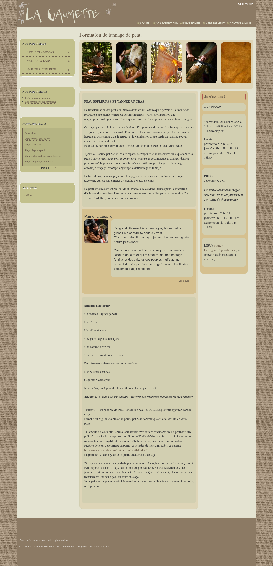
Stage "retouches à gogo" (37, 138)
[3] (131, 62)
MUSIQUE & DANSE (37, 62)
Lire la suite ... (185, 280)
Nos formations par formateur (40, 101)
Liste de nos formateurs (37, 98)
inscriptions (191, 23)
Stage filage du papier (36, 150)
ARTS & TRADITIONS (38, 53)
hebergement (215, 23)
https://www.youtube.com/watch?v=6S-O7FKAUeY (116, 450)
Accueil (145, 23)
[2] (96, 62)
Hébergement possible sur (220, 250)
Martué (218, 245)
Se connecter (245, 3)
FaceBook (27, 195)
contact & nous (240, 23)
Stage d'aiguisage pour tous (39, 161)
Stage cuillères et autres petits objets (43, 156)
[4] (166, 62)
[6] (236, 62)
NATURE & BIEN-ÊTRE (39, 70)
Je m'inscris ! (214, 96)
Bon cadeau (30, 133)
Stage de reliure (33, 144)
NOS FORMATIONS (167, 23)
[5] (201, 62)
